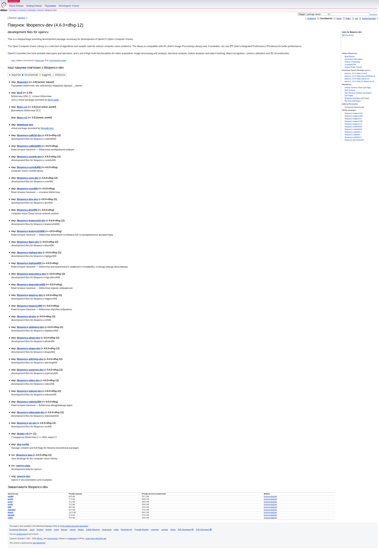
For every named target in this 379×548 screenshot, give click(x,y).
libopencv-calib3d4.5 (353, 137)
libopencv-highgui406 (29, 263)
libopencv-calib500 (352, 135)
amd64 (10, 496)
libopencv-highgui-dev (29, 252)
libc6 (19, 92)
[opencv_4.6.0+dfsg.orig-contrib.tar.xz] (360, 76)
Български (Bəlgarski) (18, 530)
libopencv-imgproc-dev (30, 295)
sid (356, 18)
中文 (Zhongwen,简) (186, 530)
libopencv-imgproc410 (354, 113)
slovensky (155, 530)
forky (348, 18)
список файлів (270, 496)
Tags (13, 60)
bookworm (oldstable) (27, 10)
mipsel (10, 512)
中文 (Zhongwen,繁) (204, 530)
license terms (52, 538)
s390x (10, 518)
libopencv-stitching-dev (30, 359)
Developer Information (354, 59)
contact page (21, 534)
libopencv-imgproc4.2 (353, 119)
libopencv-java (24, 455)
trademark (72, 538)
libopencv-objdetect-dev (30, 327)
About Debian (16, 6)
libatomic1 (22, 82)
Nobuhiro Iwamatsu (352, 98)
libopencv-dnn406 (27, 210)
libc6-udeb (53, 100)
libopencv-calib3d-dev (29, 135)
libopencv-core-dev (28, 178)
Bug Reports (350, 56)
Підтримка (50, 6)
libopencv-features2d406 (31, 231)
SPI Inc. (40, 538)
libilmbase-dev (25, 124)
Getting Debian (34, 6)
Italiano (81, 530)
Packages (13, 1)
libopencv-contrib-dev (29, 156)
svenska (164, 530)
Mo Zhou (348, 101)
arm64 (10, 499)
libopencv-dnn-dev (27, 199)
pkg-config (23, 444)
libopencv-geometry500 (354, 140)
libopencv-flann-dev (28, 242)
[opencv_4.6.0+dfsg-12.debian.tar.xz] (359, 81)
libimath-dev (47, 128)
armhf (10, 504)
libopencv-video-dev (28, 380)
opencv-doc (23, 476)
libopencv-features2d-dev (31, 220)
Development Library (58, 60)
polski (116, 530)
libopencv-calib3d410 (353, 127)
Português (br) (126, 530)
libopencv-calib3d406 (353, 129)
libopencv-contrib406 (29, 167)
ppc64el (11, 515)
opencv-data (23, 465)
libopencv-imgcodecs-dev (31, 274)
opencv (21, 18)
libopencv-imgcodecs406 (31, 284)
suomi (56, 530)
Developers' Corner (69, 6)
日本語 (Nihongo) (93, 530)
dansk (32, 530)
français (64, 530)
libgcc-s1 (22, 107)
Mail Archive (350, 90)
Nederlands (107, 530)
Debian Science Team (353, 88)
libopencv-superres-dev (30, 369)
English (49, 530)
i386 (9, 507)
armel (10, 502)
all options (373, 14)
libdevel (40, 10)
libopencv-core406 (27, 188)
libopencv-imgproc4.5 (353, 124)
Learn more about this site (95, 538)
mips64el (11, 510)
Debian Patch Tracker (353, 67)
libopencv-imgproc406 (354, 116)
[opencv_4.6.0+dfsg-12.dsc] (356, 73)
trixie (339, 18)
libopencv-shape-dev (29, 348)
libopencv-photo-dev (28, 338)
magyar (73, 530)
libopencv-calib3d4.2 (353, 132)
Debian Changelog (352, 62)
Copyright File (350, 64)
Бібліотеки (39, 60)
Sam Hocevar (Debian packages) (358, 93)
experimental (369, 18)
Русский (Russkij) (142, 530)
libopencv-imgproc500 (354, 121)
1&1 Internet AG (39, 543)
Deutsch (40, 530)
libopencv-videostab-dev (31, 412)
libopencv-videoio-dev (29, 391)
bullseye (311, 18)
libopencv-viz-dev (27, 423)
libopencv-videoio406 (29, 401)
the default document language (74, 526)
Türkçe (173, 530)
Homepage (349, 107)
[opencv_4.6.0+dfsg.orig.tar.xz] (357, 79)
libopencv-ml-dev (26, 316)
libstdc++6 (22, 433)
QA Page (367, 88)
